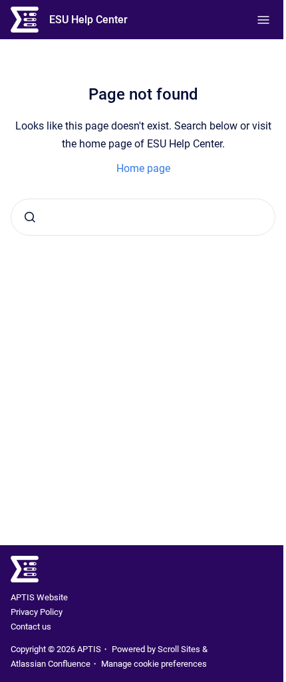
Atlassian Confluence (50, 664)
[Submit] (30, 217)
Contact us (31, 627)
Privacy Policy (37, 612)
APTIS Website (39, 597)
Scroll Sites (179, 649)
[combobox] (143, 217)
